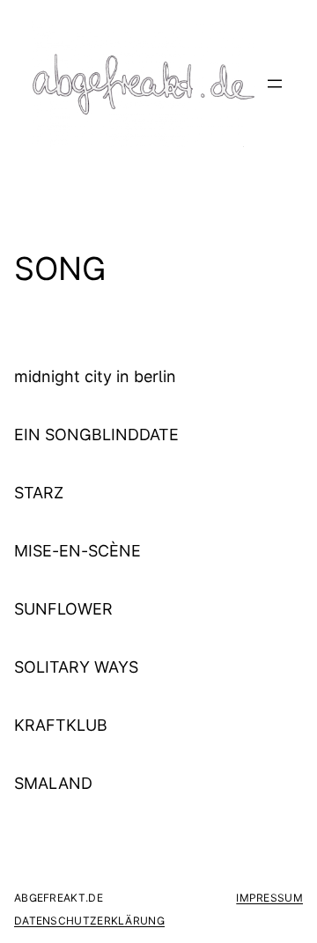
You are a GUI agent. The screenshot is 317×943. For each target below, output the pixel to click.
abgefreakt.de (58, 897)
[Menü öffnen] (274, 83)
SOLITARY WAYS (76, 667)
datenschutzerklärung (89, 920)
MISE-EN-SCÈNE (77, 551)
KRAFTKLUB (60, 725)
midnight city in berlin (95, 377)
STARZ (38, 493)
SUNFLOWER (63, 609)
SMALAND (53, 784)
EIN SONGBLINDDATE (96, 435)
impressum (269, 897)
